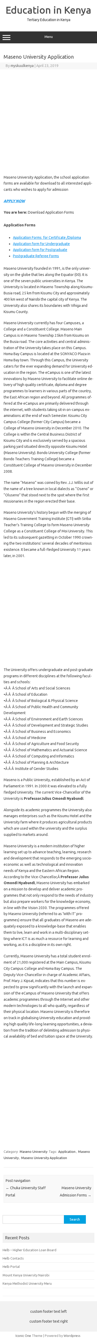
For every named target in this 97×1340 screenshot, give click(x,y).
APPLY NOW (14, 201)
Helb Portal (11, 1266)
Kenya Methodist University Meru (27, 1283)
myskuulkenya (22, 66)
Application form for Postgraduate (40, 250)
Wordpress (72, 1335)
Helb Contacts (13, 1258)
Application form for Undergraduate (41, 244)
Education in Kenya (48, 9)
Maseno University (33, 1151)
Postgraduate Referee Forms (36, 256)
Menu (48, 37)
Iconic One (23, 1335)
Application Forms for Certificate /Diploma (47, 237)
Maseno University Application (44, 1158)
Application (67, 1151)
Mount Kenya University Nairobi (26, 1275)
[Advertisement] (48, 120)
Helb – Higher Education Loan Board (29, 1250)
